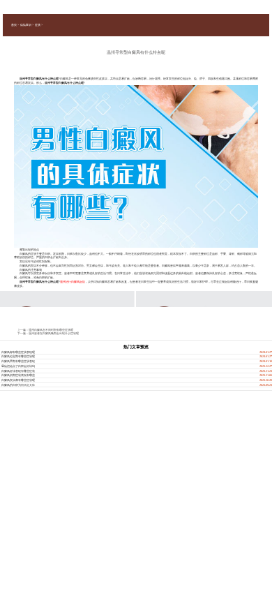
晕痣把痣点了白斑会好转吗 (18, 366)
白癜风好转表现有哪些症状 (18, 371)
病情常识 (25, 25)
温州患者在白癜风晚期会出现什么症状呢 (54, 333)
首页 (14, 25)
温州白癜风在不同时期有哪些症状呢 (51, 329)
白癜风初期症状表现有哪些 (18, 375)
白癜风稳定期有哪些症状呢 (18, 356)
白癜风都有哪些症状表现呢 (18, 352)
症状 (37, 25)
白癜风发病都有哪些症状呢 (18, 380)
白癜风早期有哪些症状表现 (18, 361)
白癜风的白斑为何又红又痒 (18, 385)
